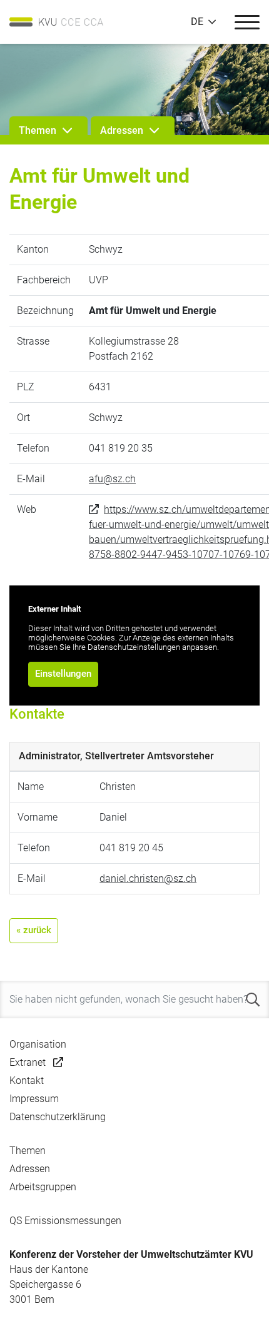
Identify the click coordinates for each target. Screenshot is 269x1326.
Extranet (27, 1062)
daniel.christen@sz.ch (147, 878)
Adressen (29, 1169)
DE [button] (197, 22)
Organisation (37, 1044)
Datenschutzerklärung (57, 1117)
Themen (27, 1150)
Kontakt (26, 1080)
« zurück (33, 930)
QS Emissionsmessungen (65, 1221)
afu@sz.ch (112, 479)
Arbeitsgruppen (42, 1187)
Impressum (34, 1099)
